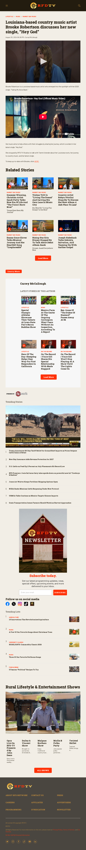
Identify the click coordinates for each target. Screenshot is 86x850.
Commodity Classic (16, 642)
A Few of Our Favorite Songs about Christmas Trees (30, 632)
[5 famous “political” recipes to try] (74, 669)
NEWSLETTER (64, 810)
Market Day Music (29, 16)
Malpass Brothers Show (42, 743)
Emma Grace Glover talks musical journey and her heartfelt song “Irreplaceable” (17, 242)
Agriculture (14, 617)
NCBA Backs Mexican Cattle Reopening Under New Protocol (34, 489)
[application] (43, 62)
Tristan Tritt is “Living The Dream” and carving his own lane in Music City (42, 200)
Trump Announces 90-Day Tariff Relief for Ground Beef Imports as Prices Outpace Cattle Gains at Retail (43, 452)
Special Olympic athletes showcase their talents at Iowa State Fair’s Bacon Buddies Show (28, 318)
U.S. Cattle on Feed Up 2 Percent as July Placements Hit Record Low (37, 466)
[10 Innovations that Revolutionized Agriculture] (74, 619)
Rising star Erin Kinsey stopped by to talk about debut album (42, 241)
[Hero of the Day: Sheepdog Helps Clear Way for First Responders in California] (29, 344)
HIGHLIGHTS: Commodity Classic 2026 (25, 644)
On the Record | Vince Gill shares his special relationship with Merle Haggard (48, 361)
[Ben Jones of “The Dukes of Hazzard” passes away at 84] (68, 300)
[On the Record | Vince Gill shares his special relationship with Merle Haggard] (48, 344)
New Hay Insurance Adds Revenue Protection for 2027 (31, 459)
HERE (36, 161)
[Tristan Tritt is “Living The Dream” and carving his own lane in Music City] (43, 183)
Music (18, 16)
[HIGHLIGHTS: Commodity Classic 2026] (74, 644)
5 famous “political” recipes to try (24, 670)
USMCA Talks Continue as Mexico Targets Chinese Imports (33, 496)
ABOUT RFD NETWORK (17, 795)
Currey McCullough (33, 283)
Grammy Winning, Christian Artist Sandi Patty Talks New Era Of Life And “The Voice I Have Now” (17, 201)
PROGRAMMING (13, 810)
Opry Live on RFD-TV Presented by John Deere (11, 748)
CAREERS (10, 802)
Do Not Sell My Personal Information (18, 835)
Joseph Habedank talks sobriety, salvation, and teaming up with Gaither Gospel (67, 242)
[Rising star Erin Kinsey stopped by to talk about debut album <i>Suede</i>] (43, 226)
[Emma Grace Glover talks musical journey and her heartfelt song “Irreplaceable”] (17, 226)
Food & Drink (13, 667)
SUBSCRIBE (60, 592)
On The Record (46, 351)
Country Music (13, 271)
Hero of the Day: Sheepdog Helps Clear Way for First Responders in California (28, 360)
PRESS (60, 795)
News (43, 307)
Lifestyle (9, 16)
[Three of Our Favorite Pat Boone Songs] (74, 657)
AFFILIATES (37, 802)
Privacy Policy (57, 830)
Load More (43, 258)
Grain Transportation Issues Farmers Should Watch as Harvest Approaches (40, 503)
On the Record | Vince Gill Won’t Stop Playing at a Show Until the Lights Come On (68, 361)
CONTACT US (37, 795)
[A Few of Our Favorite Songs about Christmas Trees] (74, 632)
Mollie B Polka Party (57, 743)
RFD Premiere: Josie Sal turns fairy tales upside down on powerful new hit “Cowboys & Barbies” (44, 474)
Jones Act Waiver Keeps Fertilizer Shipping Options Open (33, 482)
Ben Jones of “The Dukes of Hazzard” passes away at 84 (68, 315)
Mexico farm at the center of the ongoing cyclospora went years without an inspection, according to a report (48, 321)
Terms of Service (68, 830)
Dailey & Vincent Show (26, 743)
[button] (43, 61)
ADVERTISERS (64, 802)
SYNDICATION (38, 810)
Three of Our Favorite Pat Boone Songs (25, 657)
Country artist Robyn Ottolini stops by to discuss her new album (68, 200)
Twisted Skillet (73, 741)
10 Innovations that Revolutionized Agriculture (29, 620)
